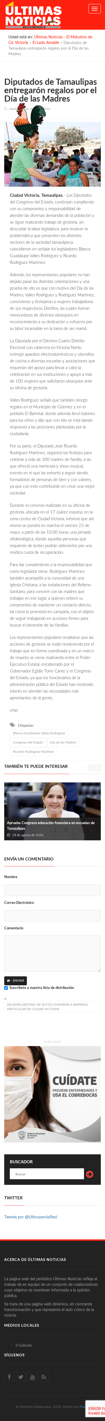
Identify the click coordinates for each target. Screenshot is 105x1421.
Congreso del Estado (28, 742)
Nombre (10, 877)
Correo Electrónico (19, 903)
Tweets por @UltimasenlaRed (30, 1217)
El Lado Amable (45, 43)
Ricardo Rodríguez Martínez (33, 751)
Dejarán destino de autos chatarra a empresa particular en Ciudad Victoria (47, 1006)
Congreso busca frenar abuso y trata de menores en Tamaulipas (49, 826)
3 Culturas (23, 1345)
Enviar (18, 980)
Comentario (13, 928)
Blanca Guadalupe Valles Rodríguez (39, 733)
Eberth (84, 1406)
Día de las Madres (63, 742)
